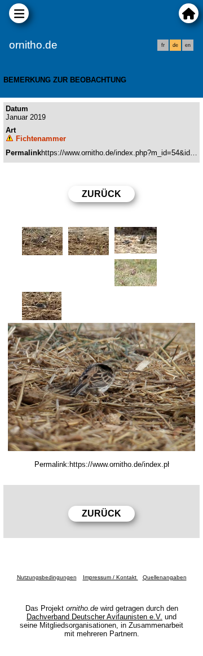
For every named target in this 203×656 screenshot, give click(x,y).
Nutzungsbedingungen (47, 577)
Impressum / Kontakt (110, 577)
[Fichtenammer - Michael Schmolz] (101, 387)
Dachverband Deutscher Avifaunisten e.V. (94, 617)
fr (163, 45)
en (188, 45)
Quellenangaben (165, 577)
